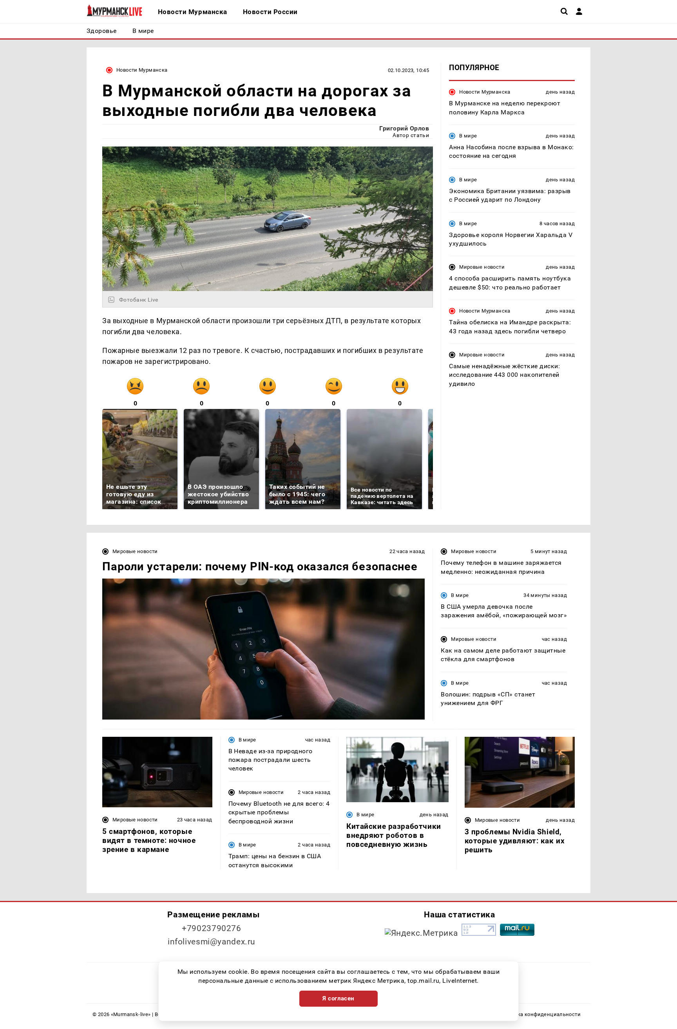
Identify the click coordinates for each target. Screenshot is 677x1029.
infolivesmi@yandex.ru (211, 941)
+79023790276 (211, 928)
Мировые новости (482, 267)
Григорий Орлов (404, 128)
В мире (468, 136)
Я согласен (338, 998)
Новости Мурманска (142, 70)
